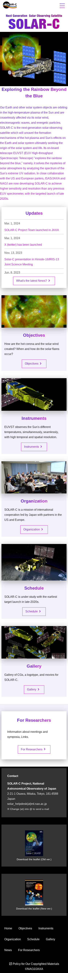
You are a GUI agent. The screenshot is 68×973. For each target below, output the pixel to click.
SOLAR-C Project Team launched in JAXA (31, 230)
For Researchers (34, 749)
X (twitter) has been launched (23, 244)
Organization (33, 529)
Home (8, 928)
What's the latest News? (33, 280)
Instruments (33, 446)
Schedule (33, 611)
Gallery (34, 689)
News (8, 950)
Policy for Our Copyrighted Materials (34, 963)
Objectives (34, 363)
